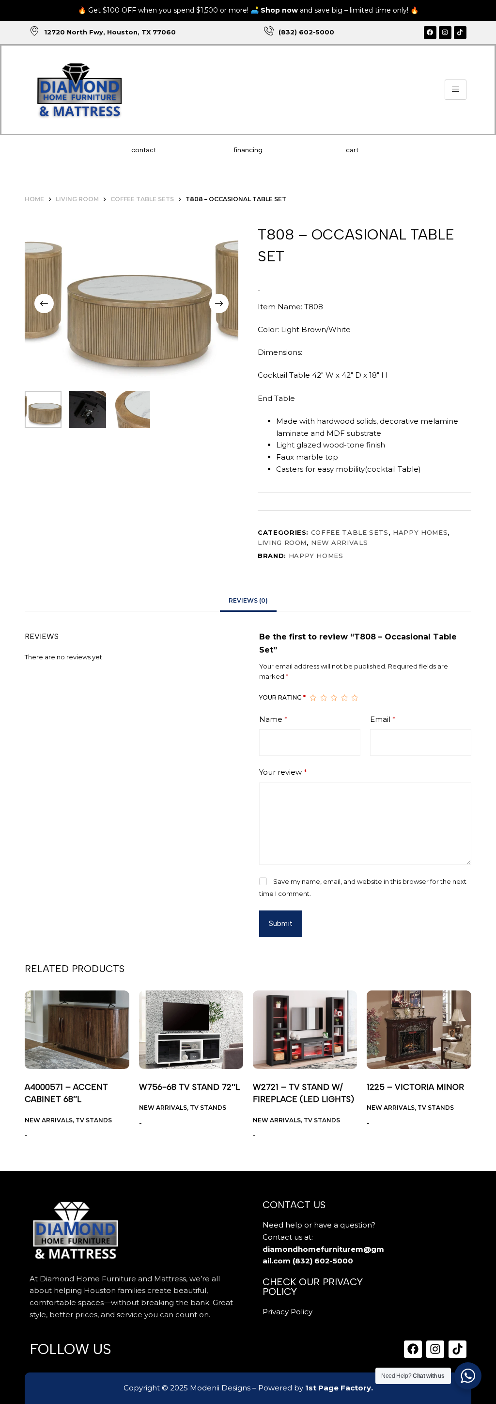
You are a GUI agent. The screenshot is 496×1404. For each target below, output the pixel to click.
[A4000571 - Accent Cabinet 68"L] (77, 1029)
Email (383, 719)
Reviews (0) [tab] (248, 600)
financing (248, 150)
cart (352, 150)
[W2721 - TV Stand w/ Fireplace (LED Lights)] (305, 1029)
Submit (281, 923)
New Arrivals (339, 542)
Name (273, 719)
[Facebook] (430, 32)
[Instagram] (445, 32)
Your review (283, 772)
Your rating (282, 697)
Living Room (282, 542)
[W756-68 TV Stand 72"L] (191, 1029)
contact (143, 150)
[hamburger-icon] (455, 90)
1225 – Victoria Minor (415, 1087)
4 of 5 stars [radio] (344, 698)
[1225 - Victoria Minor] (419, 1029)
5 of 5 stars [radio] (354, 698)
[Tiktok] (460, 32)
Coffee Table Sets (349, 532)
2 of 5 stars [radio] (323, 698)
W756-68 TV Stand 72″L (189, 1087)
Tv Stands (94, 1120)
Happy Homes (420, 532)
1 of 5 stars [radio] (313, 698)
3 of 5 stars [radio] (333, 698)
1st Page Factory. (339, 1387)
